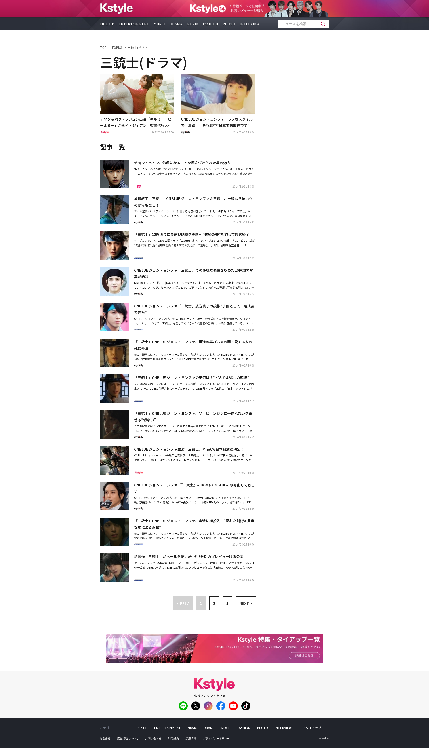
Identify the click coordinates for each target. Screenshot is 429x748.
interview (250, 24)
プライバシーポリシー (216, 738)
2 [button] (214, 603)
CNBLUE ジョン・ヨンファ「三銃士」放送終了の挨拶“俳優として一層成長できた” (194, 309)
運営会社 (105, 738)
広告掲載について (128, 738)
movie (192, 24)
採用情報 (190, 738)
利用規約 (173, 738)
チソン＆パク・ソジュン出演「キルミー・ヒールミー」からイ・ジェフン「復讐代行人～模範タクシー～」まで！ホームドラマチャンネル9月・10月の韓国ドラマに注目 (136, 122)
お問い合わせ (153, 738)
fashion (210, 24)
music (159, 24)
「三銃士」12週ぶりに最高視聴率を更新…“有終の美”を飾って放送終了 (191, 234)
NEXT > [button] (246, 603)
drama (176, 24)
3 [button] (227, 603)
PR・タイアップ (309, 727)
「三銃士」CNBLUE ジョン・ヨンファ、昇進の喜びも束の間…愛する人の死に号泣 (193, 345)
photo (229, 24)
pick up (107, 24)
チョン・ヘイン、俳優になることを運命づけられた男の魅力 (182, 162)
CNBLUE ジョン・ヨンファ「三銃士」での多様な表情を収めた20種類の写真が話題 (193, 273)
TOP (103, 47)
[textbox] (303, 24)
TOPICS (117, 47)
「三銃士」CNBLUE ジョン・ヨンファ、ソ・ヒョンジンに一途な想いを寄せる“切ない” (193, 416)
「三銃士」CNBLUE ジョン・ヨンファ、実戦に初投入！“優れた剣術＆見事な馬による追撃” (194, 524)
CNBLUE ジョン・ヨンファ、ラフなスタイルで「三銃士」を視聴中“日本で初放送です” (217, 122)
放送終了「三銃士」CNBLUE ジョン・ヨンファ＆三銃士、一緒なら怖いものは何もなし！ (193, 202)
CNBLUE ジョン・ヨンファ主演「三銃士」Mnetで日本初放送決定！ (189, 449)
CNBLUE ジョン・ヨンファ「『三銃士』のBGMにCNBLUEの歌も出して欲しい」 (194, 488)
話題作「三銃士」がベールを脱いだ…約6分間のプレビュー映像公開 (188, 556)
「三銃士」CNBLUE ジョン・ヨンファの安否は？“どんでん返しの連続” (191, 377)
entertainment (134, 24)
